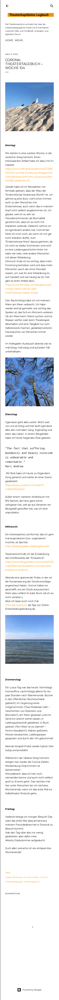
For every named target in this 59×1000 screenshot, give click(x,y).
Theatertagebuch (32, 881)
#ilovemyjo (17, 877)
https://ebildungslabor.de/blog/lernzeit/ (27, 546)
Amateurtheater (31, 877)
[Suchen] (52, 5)
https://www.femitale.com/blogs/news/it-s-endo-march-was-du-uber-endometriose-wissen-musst (28, 288)
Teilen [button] (7, 872)
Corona (43, 877)
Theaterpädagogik (14, 881)
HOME (9, 40)
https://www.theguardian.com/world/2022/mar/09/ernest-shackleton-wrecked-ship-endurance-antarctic (29, 565)
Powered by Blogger (32, 989)
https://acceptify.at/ (16, 605)
